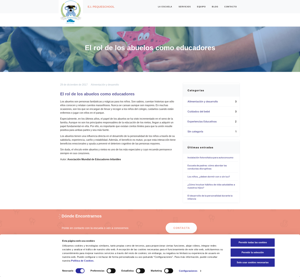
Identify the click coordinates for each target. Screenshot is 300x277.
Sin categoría (197, 131)
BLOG (215, 7)
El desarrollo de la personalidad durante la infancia (210, 197)
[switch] (111, 270)
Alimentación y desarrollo (105, 84)
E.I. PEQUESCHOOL (101, 6)
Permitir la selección (253, 252)
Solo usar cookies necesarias (253, 262)
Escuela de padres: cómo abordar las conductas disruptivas (207, 167)
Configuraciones (188, 270)
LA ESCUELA (165, 7)
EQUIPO (201, 7)
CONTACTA (181, 228)
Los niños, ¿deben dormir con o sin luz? (209, 176)
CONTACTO (230, 7)
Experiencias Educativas (204, 121)
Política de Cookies (82, 260)
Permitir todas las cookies (253, 242)
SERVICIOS (185, 7)
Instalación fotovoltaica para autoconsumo (210, 157)
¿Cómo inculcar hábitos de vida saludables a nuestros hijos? (211, 186)
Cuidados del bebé (200, 111)
